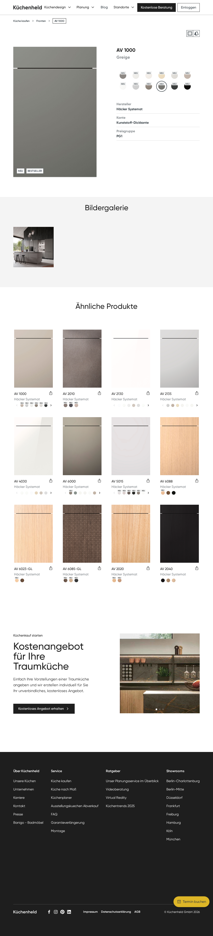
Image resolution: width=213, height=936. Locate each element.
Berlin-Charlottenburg (183, 781)
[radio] (189, 33)
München (173, 839)
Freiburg (172, 814)
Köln (169, 831)
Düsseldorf (174, 798)
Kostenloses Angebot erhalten (41, 709)
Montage (58, 831)
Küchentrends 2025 (120, 806)
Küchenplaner (61, 798)
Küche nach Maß (63, 789)
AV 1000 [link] (59, 20)
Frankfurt (173, 806)
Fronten (41, 20)
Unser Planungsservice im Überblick (132, 781)
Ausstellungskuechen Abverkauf (74, 806)
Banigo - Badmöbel (28, 823)
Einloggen (188, 7)
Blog (104, 7)
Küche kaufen (21, 20)
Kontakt (19, 806)
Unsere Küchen (24, 781)
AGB (137, 912)
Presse (18, 814)
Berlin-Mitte (175, 789)
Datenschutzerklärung (116, 912)
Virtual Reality (116, 798)
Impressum (90, 912)
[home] (27, 7)
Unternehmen (23, 789)
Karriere (19, 798)
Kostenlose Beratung (156, 7)
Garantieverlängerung (67, 823)
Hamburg (173, 823)
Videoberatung (117, 789)
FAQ (54, 814)
